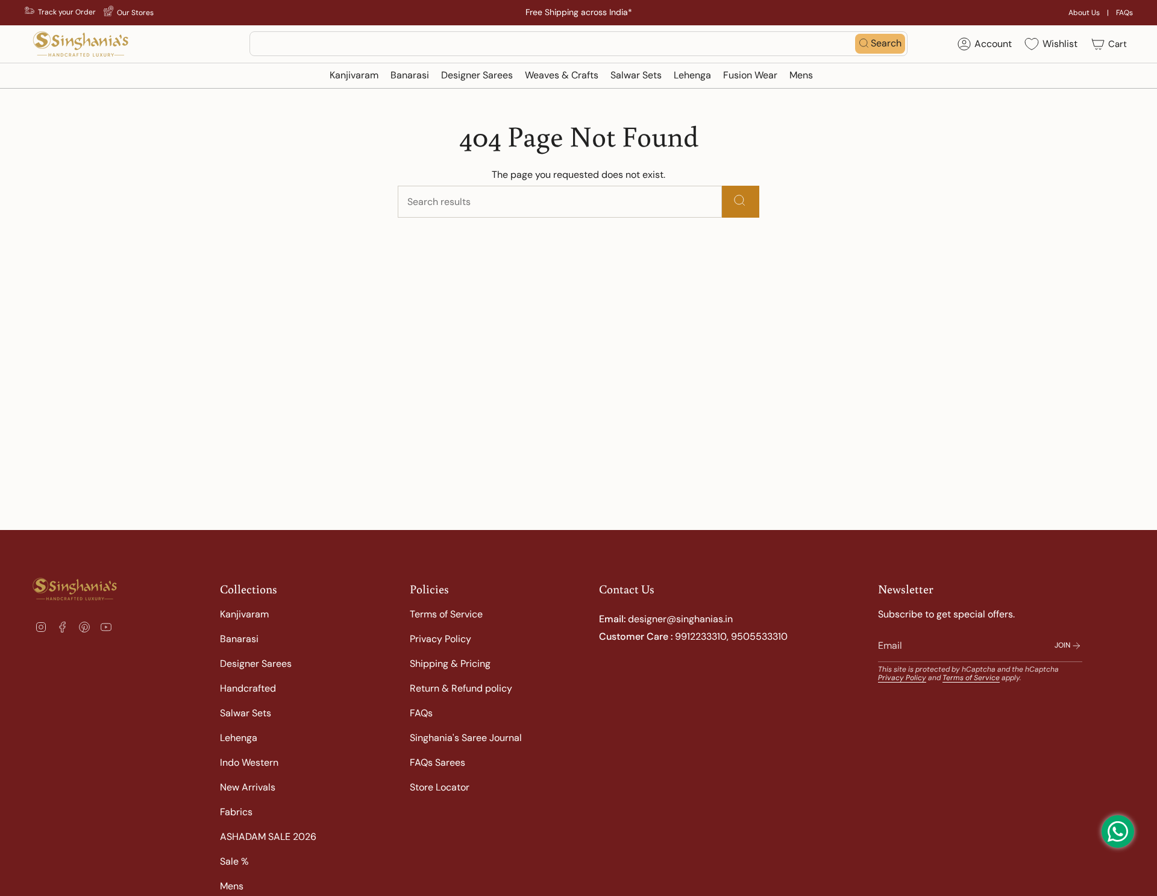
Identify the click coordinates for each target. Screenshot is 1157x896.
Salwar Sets (245, 713)
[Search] (740, 202)
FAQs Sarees (437, 762)
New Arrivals (247, 787)
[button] (354, 75)
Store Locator (439, 787)
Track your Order (67, 12)
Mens (231, 886)
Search (886, 43)
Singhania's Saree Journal (466, 737)
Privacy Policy (440, 639)
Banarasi (239, 639)
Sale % (234, 861)
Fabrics (236, 812)
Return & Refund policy (461, 688)
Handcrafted (248, 688)
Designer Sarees (256, 663)
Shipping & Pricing (450, 663)
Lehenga (238, 737)
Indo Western (249, 762)
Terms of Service (446, 614)
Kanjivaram (244, 614)
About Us (1084, 12)
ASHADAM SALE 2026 (268, 836)
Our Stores (135, 12)
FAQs (1124, 12)
